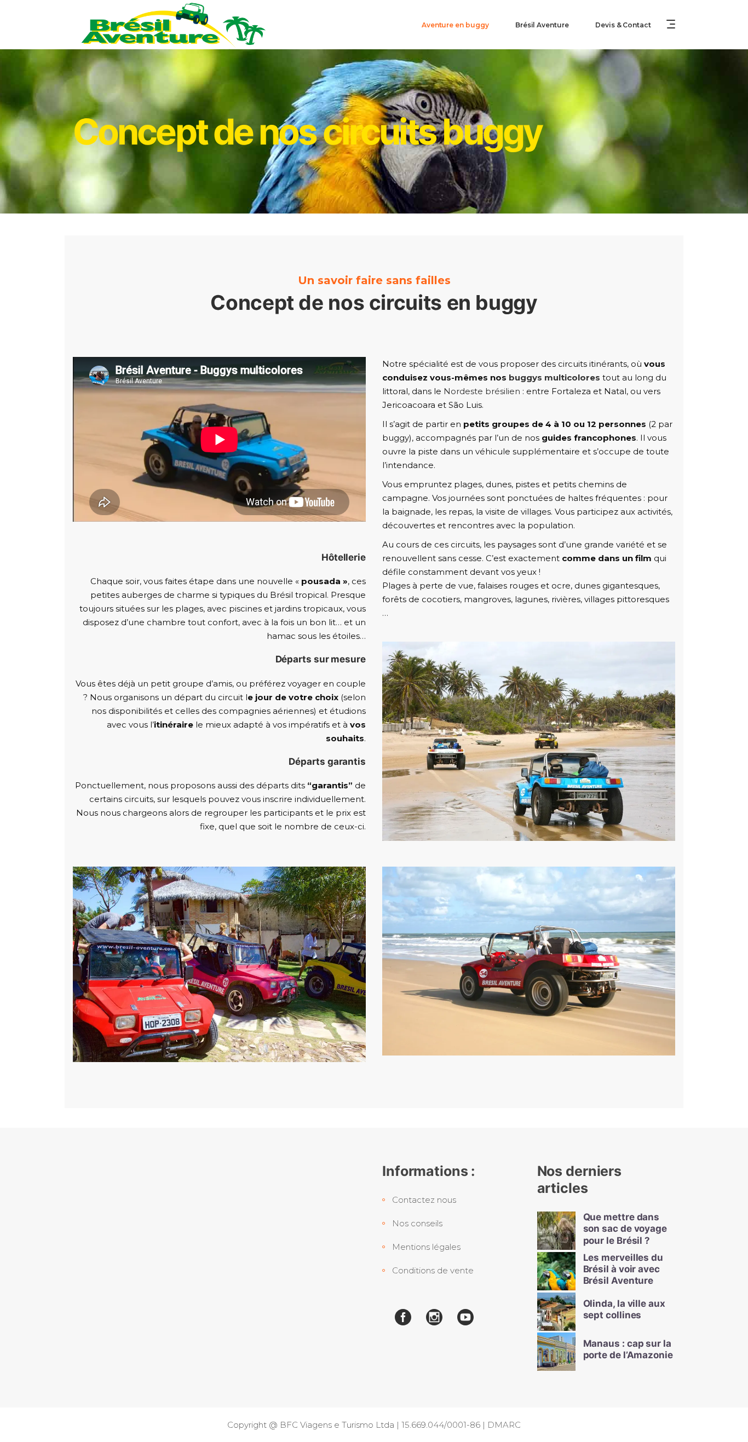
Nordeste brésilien (483, 391)
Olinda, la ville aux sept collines (624, 1309)
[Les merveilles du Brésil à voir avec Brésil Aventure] (556, 1271)
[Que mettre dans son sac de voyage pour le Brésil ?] (556, 1231)
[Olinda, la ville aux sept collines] (556, 1312)
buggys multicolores (554, 377)
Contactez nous (424, 1200)
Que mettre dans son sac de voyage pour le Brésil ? (625, 1229)
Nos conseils (417, 1223)
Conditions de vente (433, 1270)
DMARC (504, 1425)
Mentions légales (426, 1247)
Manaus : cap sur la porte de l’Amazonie (628, 1349)
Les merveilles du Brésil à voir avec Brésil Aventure (623, 1269)
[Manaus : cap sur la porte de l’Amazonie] (556, 1352)
